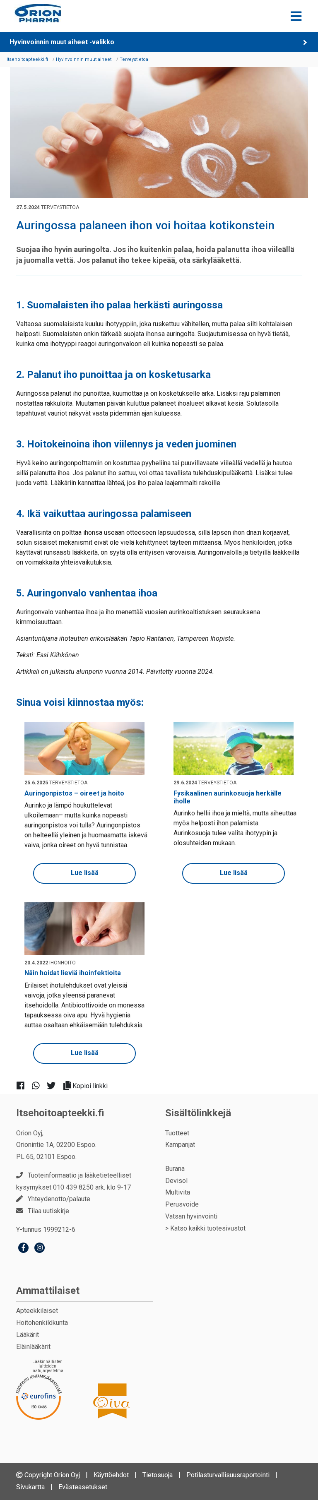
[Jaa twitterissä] (54, 1085)
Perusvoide (182, 1204)
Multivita (177, 1192)
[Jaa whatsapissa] (39, 1085)
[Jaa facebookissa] (23, 1085)
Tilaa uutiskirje (48, 1211)
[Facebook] (23, 1248)
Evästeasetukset (82, 1487)
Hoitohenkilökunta (42, 1323)
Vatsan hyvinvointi (191, 1216)
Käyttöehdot (111, 1475)
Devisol (176, 1181)
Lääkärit (27, 1335)
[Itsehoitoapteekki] (37, 13)
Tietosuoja (157, 1475)
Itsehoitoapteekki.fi (60, 1113)
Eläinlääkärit (33, 1347)
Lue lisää (85, 873)
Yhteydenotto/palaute (59, 1199)
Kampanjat (180, 1145)
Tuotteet (177, 1133)
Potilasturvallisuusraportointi (228, 1475)
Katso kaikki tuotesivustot (208, 1228)
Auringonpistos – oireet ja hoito (74, 793)
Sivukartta (30, 1487)
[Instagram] (39, 1248)
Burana (175, 1169)
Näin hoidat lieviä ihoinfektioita (72, 973)
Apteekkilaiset (37, 1311)
